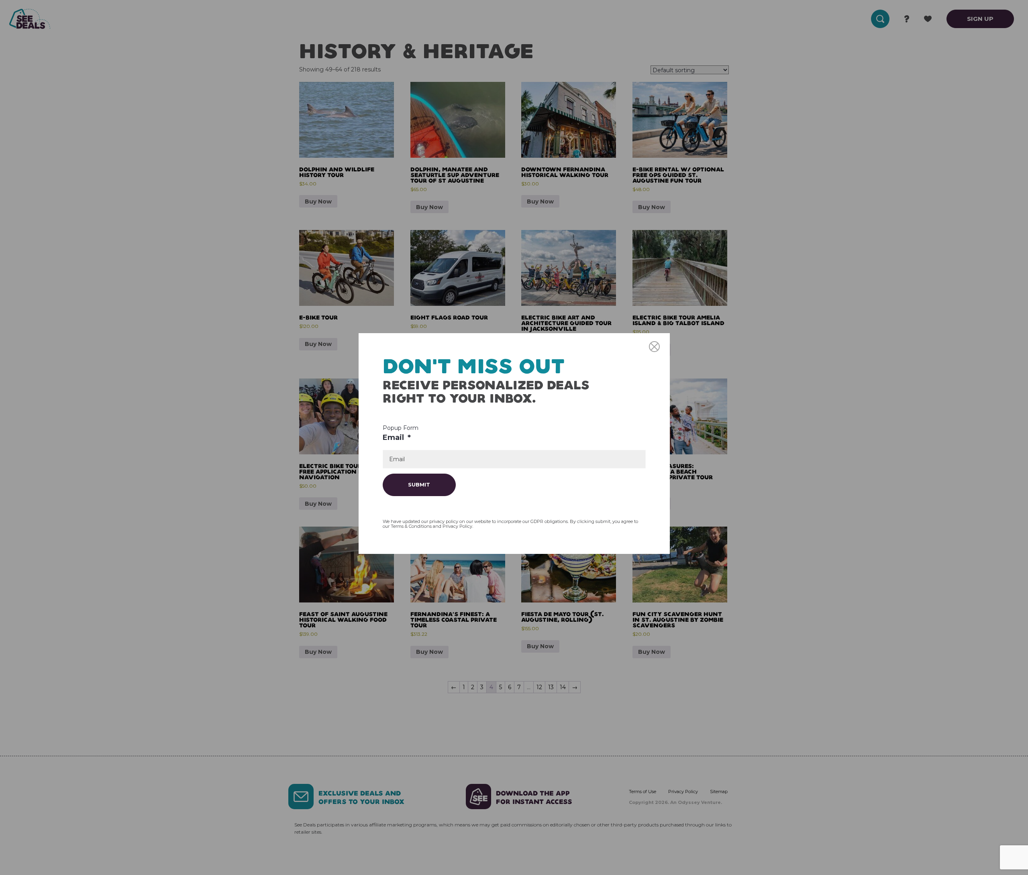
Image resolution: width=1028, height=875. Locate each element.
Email (397, 437)
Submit (419, 484)
